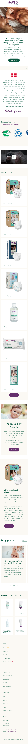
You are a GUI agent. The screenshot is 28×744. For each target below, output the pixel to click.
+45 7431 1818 (11, 729)
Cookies (5, 654)
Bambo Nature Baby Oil (6, 612)
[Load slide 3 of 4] (15, 68)
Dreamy (5, 700)
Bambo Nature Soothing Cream (20, 631)
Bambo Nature (11, 739)
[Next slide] (19, 68)
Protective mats (7, 710)
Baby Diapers (7, 203)
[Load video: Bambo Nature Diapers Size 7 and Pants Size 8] (14, 157)
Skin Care (5, 703)
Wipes (5, 358)
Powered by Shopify (19, 739)
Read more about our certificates (10, 124)
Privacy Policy (7, 658)
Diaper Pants (7, 234)
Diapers (9, 526)
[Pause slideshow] (26, 68)
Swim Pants (7, 296)
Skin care (6, 327)
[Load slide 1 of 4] (11, 68)
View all (14, 395)
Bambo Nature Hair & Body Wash (20, 612)
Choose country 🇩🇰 (8, 661)
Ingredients (6, 679)
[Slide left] (10, 141)
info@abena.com (12, 731)
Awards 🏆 (6, 647)
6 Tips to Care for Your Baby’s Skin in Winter (13, 562)
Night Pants (7, 265)
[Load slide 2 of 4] (13, 68)
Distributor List (7, 686)
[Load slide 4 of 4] (17, 68)
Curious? (14, 449)
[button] (3, 3)
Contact (5, 682)
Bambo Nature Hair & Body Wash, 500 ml (7, 631)
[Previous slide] (8, 68)
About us (5, 651)
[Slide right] (17, 141)
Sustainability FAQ (8, 675)
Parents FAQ (6, 672)
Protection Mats (8, 389)
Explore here (14, 60)
